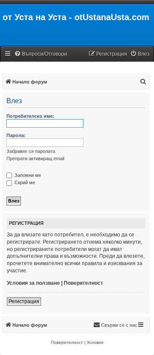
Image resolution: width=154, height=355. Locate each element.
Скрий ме (24, 182)
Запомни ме (27, 175)
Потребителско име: (30, 116)
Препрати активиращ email (35, 158)
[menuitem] (40, 54)
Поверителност (83, 283)
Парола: (16, 135)
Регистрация (24, 301)
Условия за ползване (33, 283)
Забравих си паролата (30, 151)
